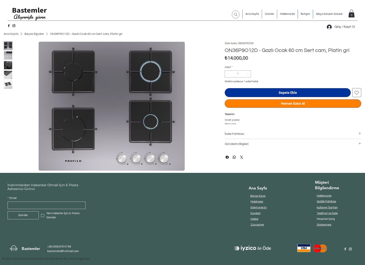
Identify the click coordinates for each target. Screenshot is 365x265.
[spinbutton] (238, 74)
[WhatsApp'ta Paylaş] (234, 157)
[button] (351, 14)
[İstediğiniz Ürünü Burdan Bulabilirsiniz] (235, 14)
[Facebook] (9, 26)
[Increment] (248, 74)
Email (12, 198)
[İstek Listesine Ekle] (356, 92)
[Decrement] (227, 74)
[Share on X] (241, 157)
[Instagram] (14, 26)
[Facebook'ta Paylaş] (227, 157)
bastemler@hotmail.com (63, 251)
